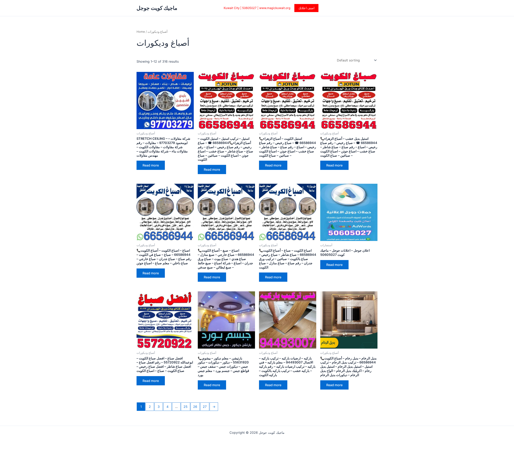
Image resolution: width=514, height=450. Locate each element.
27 (205, 407)
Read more (151, 165)
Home (141, 32)
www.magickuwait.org (274, 8)
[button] (306, 8)
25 (186, 407)
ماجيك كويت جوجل (157, 8)
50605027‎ (249, 8)
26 (195, 407)
